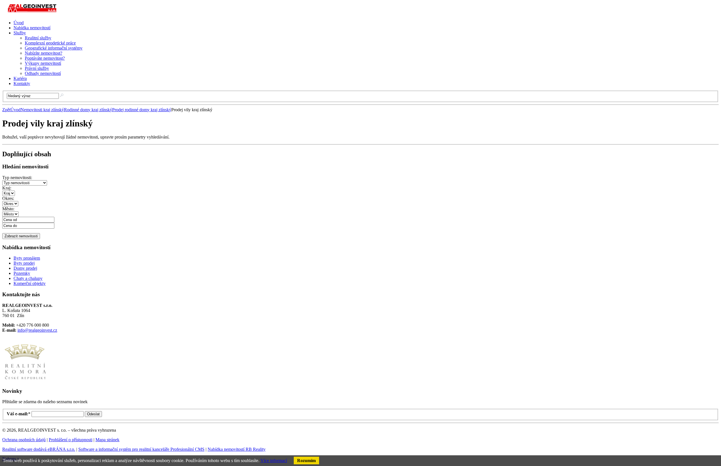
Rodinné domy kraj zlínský (88, 109)
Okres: (8, 198)
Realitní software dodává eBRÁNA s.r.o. (38, 449)
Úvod (15, 109)
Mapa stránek (107, 439)
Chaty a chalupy (28, 278)
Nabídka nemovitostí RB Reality (237, 449)
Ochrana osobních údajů (24, 439)
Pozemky (22, 273)
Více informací (274, 460)
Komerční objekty (30, 283)
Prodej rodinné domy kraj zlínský (141, 109)
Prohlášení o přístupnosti (70, 439)
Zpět (6, 109)
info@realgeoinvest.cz (37, 330)
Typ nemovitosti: (17, 177)
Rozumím (306, 460)
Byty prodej (24, 263)
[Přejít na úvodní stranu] (33, 13)
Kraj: (6, 188)
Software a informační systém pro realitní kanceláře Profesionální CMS (141, 449)
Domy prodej (25, 268)
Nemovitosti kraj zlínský (42, 109)
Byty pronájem (27, 258)
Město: (8, 208)
